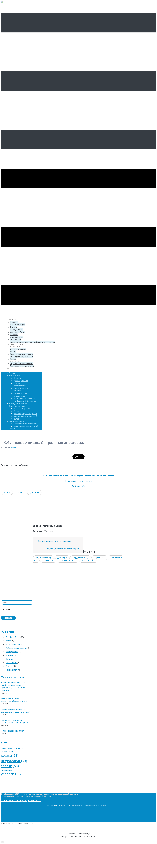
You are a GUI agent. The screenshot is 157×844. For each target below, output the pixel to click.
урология (34, 492)
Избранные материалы (16, 648)
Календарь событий (18, 403)
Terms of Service (96, 806)
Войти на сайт (78, 486)
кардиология (80, 557)
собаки (20, 492)
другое (62, 557)
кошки (7, 492)
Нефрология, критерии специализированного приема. (15, 721)
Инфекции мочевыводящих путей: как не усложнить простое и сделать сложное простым (13, 686)
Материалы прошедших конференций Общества (32, 342)
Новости (14, 322)
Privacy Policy (83, 806)
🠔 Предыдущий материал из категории (53, 541)
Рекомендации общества (21, 354)
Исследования (16, 329)
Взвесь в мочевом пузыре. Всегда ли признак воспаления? (15, 710)
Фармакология (16, 337)
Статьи (13, 327)
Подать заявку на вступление (78, 481)
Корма (13, 351)
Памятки (14, 334)
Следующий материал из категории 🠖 (63, 548)
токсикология (68, 560)
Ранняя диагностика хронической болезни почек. (14, 699)
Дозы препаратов (18, 349)
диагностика (43, 557)
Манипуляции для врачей (21, 356)
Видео (13, 359)
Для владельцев (17, 324)
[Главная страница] (78, 2)
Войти (8, 368)
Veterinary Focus (17, 332)
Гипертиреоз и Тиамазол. (12, 731)
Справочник (15, 339)
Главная (12, 373)
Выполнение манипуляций (22, 366)
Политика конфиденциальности (21, 800)
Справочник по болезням (21, 363)
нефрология (14, 761)
